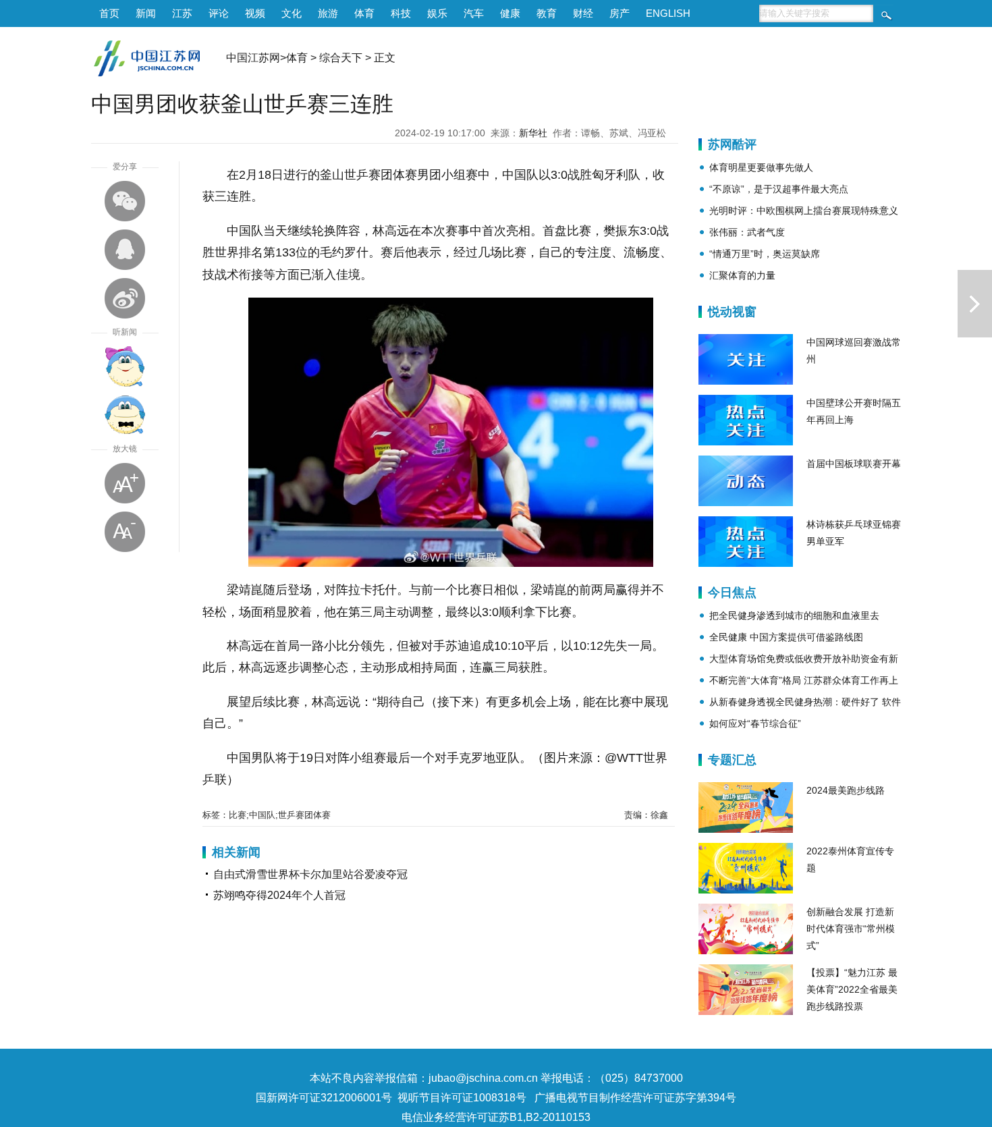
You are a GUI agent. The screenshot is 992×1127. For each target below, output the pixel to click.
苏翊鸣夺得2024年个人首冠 (279, 895)
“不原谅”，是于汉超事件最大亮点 (778, 189)
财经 (583, 13)
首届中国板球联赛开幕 (853, 463)
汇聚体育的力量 (742, 275)
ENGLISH (668, 13)
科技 (401, 13)
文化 (291, 13)
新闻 (146, 13)
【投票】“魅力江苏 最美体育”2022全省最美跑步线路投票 (852, 989)
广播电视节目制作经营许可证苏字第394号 (635, 1097)
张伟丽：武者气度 (747, 232)
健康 (510, 13)
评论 (219, 13)
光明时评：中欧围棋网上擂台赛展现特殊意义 (803, 210)
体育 (364, 13)
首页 (109, 13)
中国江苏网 (253, 57)
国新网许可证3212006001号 (324, 1097)
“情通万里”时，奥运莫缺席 (764, 253)
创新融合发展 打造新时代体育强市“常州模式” (850, 928)
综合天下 (340, 57)
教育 (546, 13)
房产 (619, 13)
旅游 (328, 13)
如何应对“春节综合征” (755, 723)
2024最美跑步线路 (845, 790)
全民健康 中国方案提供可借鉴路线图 (786, 637)
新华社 (533, 133)
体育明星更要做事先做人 (761, 167)
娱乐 (437, 13)
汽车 (474, 13)
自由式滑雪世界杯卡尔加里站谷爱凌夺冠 (310, 874)
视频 (255, 13)
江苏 (182, 13)
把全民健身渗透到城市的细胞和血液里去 (794, 615)
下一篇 (975, 303)
